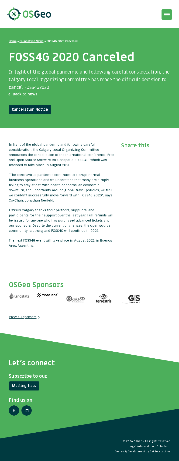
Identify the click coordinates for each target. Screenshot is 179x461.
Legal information (141, 446)
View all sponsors (23, 317)
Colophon (163, 446)
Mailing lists (24, 385)
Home (13, 41)
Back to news (25, 94)
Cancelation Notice (30, 109)
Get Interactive (160, 451)
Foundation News (32, 41)
